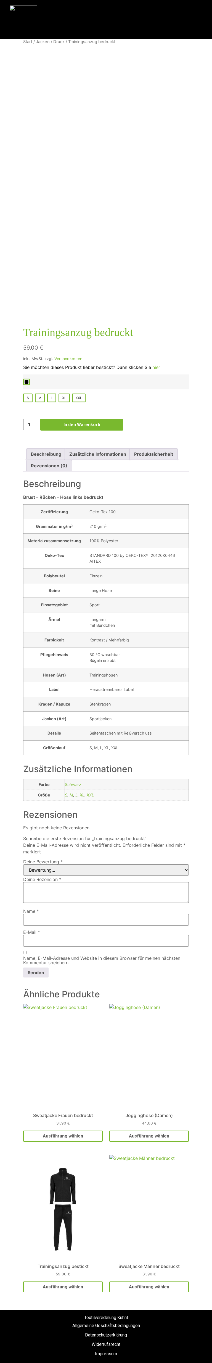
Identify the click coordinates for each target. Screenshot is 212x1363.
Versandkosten (68, 358)
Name (31, 911)
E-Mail (31, 932)
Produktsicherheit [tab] (153, 454)
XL (82, 795)
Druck (59, 41)
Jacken (43, 41)
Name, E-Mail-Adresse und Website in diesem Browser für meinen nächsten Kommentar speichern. (101, 960)
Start (27, 41)
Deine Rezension (42, 879)
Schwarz (73, 784)
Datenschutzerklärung (106, 1335)
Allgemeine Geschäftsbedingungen (106, 1325)
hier (156, 367)
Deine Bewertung (43, 861)
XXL (90, 795)
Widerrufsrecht (106, 1344)
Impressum (106, 1353)
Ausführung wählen (63, 1136)
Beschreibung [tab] (46, 454)
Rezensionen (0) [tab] (49, 465)
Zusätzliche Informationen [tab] (97, 454)
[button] (186, 19)
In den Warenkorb (81, 424)
